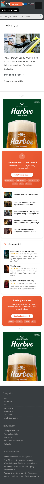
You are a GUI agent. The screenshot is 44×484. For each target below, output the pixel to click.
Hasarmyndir (9, 180)
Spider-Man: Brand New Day (22, 281)
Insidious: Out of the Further (22, 251)
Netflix (15, 184)
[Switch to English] (29, 4)
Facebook (8, 415)
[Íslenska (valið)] (25, 4)
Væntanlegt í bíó (11, 434)
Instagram (8, 411)
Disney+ (28, 184)
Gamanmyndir (21, 180)
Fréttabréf (8, 401)
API (5, 405)
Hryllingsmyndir (34, 180)
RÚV (21, 184)
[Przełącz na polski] (32, 4)
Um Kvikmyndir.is (11, 418)
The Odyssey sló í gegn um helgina (18, 460)
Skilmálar (8, 444)
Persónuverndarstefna (13, 440)
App (5, 398)
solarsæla (22, 254)
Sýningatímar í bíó (11, 430)
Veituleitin (8, 437)
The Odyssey (15, 266)
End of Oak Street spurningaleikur (18, 456)
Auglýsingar (9, 408)
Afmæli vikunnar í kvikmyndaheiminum (20, 463)
